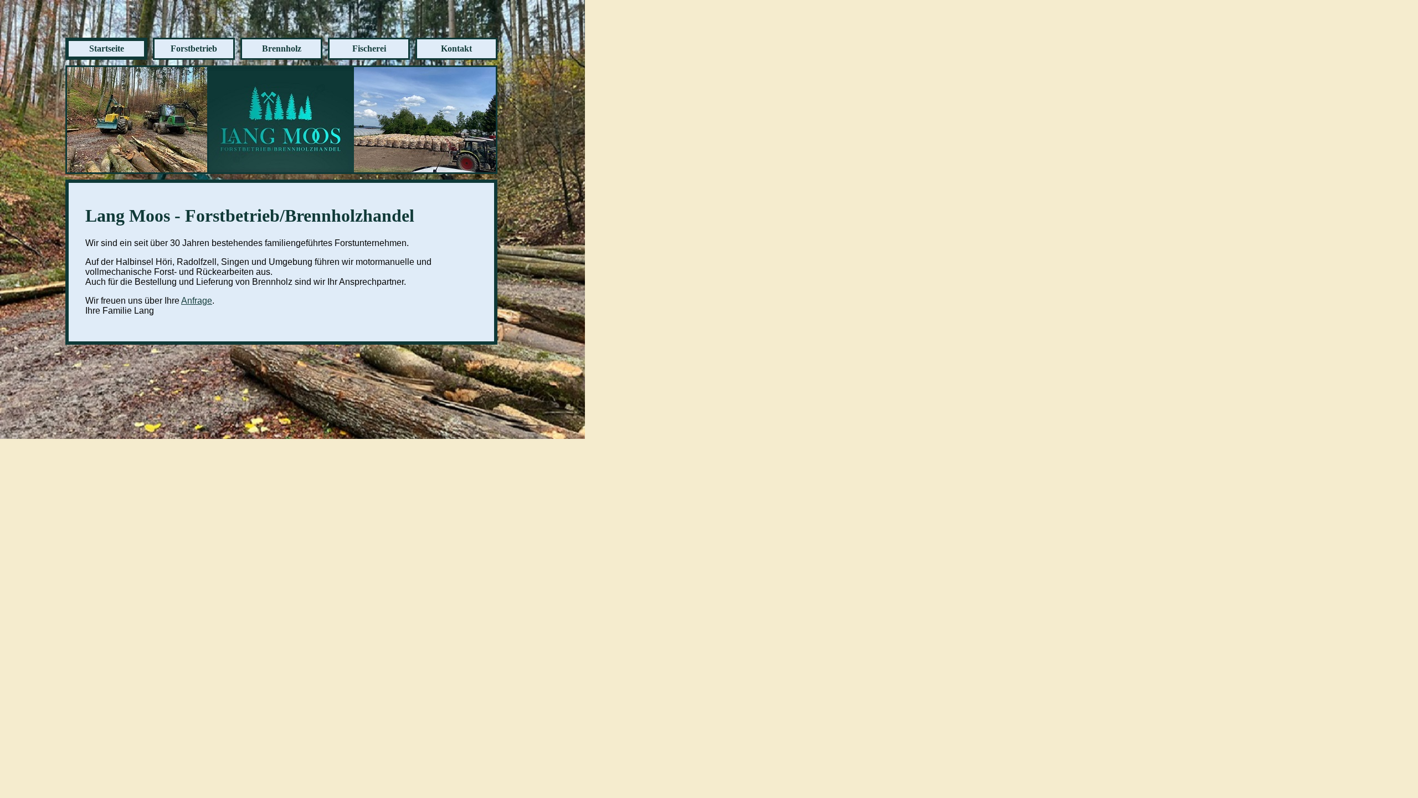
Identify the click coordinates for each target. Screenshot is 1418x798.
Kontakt (456, 48)
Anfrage (196, 300)
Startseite (106, 48)
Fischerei (369, 48)
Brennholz (281, 48)
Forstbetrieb (194, 48)
